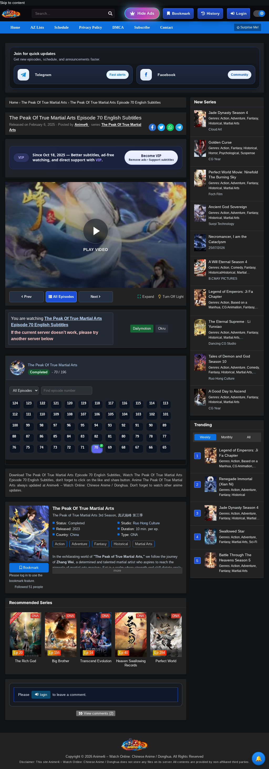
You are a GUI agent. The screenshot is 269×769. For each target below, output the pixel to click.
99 (28, 425)
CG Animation (232, 307)
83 (82, 436)
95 (82, 425)
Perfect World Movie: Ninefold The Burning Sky (233, 174)
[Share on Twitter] (162, 128)
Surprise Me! (249, 27)
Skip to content (12, 3)
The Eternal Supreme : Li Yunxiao (229, 324)
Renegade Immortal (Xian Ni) (235, 481)
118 (97, 403)
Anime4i (82, 125)
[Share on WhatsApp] (171, 128)
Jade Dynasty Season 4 (228, 112)
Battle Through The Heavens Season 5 (235, 557)
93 (110, 425)
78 (151, 436)
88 (14, 436)
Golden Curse (220, 142)
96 (69, 425)
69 (110, 447)
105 (110, 414)
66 (151, 447)
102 (152, 414)
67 (137, 447)
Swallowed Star (232, 531)
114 (151, 403)
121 (56, 403)
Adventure (79, 544)
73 (55, 447)
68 (123, 447)
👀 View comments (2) (95, 713)
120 (70, 403)
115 (138, 403)
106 (97, 414)
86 (41, 436)
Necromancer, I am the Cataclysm (228, 239)
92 (123, 425)
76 (14, 447)
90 (151, 425)
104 (124, 414)
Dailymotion (142, 328)
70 (96, 447)
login (43, 695)
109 (56, 414)
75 (28, 447)
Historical (121, 544)
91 (137, 425)
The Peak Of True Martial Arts (52, 365)
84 (69, 436)
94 (96, 425)
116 (124, 403)
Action (60, 544)
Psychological (229, 153)
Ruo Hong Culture (146, 523)
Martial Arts (143, 544)
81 (110, 436)
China (74, 535)
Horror (213, 153)
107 (83, 414)
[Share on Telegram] (179, 128)
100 (15, 425)
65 (164, 447)
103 (138, 414)
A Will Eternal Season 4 (228, 262)
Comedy (237, 267)
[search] (110, 13)
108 (70, 414)
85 (55, 436)
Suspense (248, 153)
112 (15, 414)
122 (42, 403)
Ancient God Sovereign (228, 207)
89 (164, 425)
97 (55, 425)
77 (164, 436)
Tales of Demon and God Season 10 (229, 359)
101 (165, 414)
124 (15, 403)
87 (28, 436)
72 (69, 447)
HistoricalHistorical (222, 272)
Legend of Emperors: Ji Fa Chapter (231, 294)
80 (123, 436)
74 (41, 447)
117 (110, 403)
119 (83, 403)
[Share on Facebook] (153, 128)
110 (42, 414)
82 (96, 436)
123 (29, 403)
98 (41, 425)
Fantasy (100, 544)
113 (165, 403)
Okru (161, 328)
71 (82, 447)
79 (137, 436)
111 (28, 414)
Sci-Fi (253, 542)
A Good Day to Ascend (227, 391)
